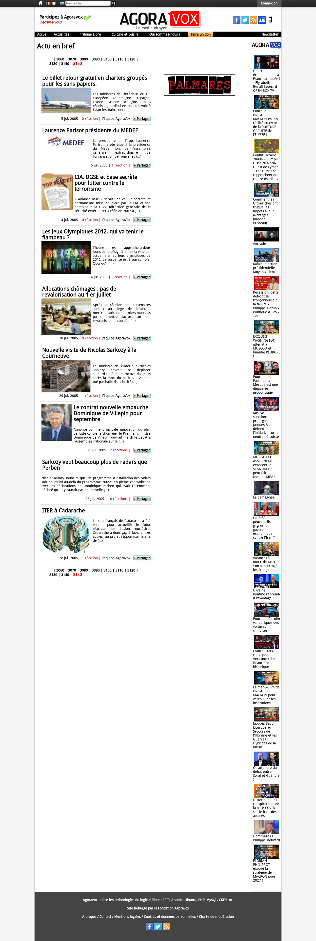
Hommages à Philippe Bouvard (266, 838)
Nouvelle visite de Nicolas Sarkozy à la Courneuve (89, 353)
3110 (119, 59)
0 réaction (90, 119)
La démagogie (264, 497)
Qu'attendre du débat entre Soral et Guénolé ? (266, 773)
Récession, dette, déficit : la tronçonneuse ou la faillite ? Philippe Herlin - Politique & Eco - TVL (266, 304)
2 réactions (118, 450)
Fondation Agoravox (173, 908)
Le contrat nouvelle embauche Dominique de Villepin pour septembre (111, 413)
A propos (89, 917)
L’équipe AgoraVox (116, 119)
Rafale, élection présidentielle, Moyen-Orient (265, 268)
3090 (96, 59)
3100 (108, 59)
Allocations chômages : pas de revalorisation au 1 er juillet (79, 292)
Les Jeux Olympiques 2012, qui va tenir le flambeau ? (93, 234)
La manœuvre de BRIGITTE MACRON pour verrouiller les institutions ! (266, 695)
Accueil (42, 34)
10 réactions (117, 499)
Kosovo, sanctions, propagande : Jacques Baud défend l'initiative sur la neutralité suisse (266, 425)
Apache (177, 900)
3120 (131, 59)
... (50, 59)
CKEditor (225, 900)
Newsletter (270, 34)
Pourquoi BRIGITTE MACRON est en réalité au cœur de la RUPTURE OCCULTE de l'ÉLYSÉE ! (265, 123)
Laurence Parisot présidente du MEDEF (90, 130)
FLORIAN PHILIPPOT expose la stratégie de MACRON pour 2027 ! (264, 870)
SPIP (166, 900)
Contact (105, 917)
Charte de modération (216, 917)
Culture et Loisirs (125, 34)
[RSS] (253, 22)
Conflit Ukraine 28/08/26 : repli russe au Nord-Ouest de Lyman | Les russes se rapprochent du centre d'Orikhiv (265, 167)
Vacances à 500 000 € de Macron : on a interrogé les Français (266, 564)
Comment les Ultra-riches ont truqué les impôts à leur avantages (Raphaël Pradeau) (265, 211)
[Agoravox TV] (60, 3)
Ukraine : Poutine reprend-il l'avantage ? (266, 594)
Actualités (61, 34)
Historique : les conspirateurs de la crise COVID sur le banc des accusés (266, 808)
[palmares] (199, 94)
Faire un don (201, 34)
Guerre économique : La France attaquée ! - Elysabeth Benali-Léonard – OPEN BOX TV (266, 80)
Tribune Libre (90, 34)
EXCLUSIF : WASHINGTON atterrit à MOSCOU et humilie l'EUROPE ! (266, 346)
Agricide (259, 243)
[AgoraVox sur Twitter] (245, 22)
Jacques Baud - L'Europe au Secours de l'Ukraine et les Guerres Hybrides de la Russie (265, 735)
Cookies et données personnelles (170, 917)
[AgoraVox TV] (262, 22)
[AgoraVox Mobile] (270, 22)
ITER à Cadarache (63, 510)
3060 (60, 59)
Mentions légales (127, 917)
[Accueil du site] (160, 30)
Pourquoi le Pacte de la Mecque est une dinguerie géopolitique (265, 384)
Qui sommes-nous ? (164, 34)
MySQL (211, 900)
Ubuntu (190, 900)
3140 (65, 64)
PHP (201, 900)
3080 (84, 59)
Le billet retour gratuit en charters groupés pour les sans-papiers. (94, 81)
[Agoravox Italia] (54, 3)
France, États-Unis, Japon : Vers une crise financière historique (264, 659)
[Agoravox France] (48, 3)
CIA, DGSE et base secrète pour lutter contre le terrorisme (106, 183)
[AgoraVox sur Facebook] (236, 22)
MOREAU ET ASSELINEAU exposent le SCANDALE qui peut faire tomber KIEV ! (264, 467)
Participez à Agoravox (61, 16)
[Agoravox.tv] (266, 48)
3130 (53, 64)
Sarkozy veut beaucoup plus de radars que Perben (94, 465)
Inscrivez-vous (51, 22)
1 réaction (119, 165)
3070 (72, 59)
